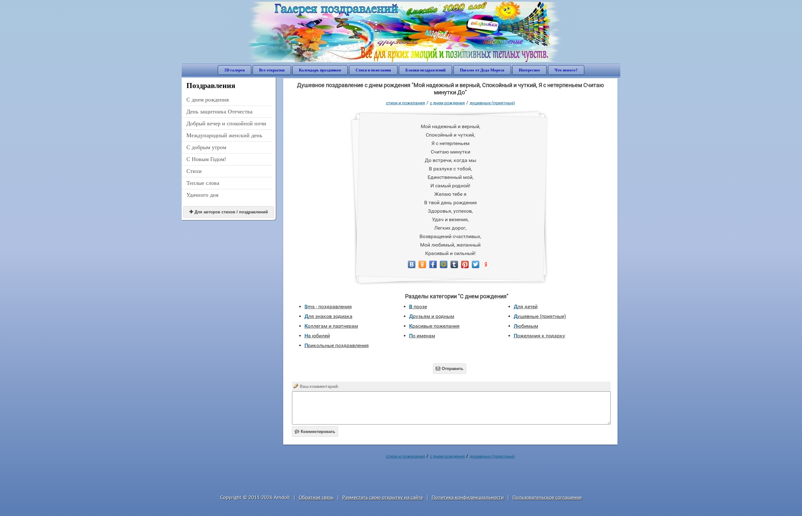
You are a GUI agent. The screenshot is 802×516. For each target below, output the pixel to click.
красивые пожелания (434, 326)
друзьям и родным (431, 316)
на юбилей (317, 336)
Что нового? (566, 70)
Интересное (529, 70)
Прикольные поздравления (337, 345)
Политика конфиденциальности (468, 497)
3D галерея (234, 70)
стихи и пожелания (405, 102)
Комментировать (315, 431)
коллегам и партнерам (331, 326)
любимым (526, 326)
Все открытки (271, 70)
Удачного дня (202, 195)
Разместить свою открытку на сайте (382, 497)
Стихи (194, 171)
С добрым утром (206, 147)
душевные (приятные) (492, 102)
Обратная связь (316, 497)
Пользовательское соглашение (547, 497)
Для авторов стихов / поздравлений (229, 212)
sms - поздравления (328, 307)
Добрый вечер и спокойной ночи (226, 123)
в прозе (418, 307)
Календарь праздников (320, 70)
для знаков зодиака (328, 316)
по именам (422, 336)
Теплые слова (202, 183)
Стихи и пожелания (373, 70)
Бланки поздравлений (425, 70)
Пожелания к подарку (539, 336)
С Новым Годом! (206, 159)
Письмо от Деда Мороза (482, 70)
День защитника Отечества (219, 111)
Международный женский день (224, 135)
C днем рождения (207, 99)
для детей (526, 307)
